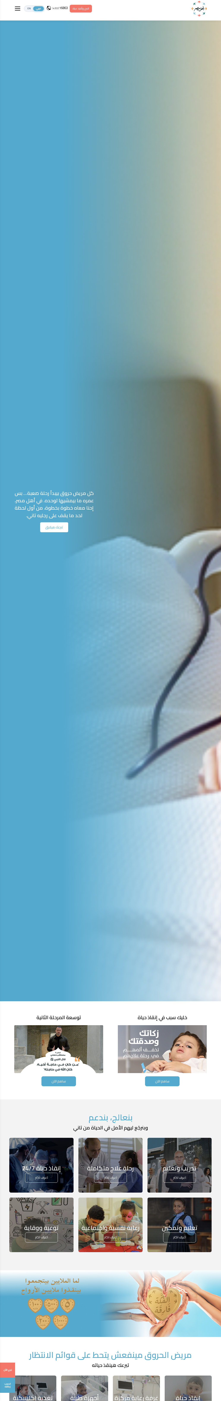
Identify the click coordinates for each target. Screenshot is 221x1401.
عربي (38, 8)
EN (29, 8)
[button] (34, 8)
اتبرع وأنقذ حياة (81, 8)
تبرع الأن (7, 1370)
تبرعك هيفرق (54, 527)
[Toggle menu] (17, 8)
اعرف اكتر (179, 1177)
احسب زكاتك (7, 1385)
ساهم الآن (162, 1081)
